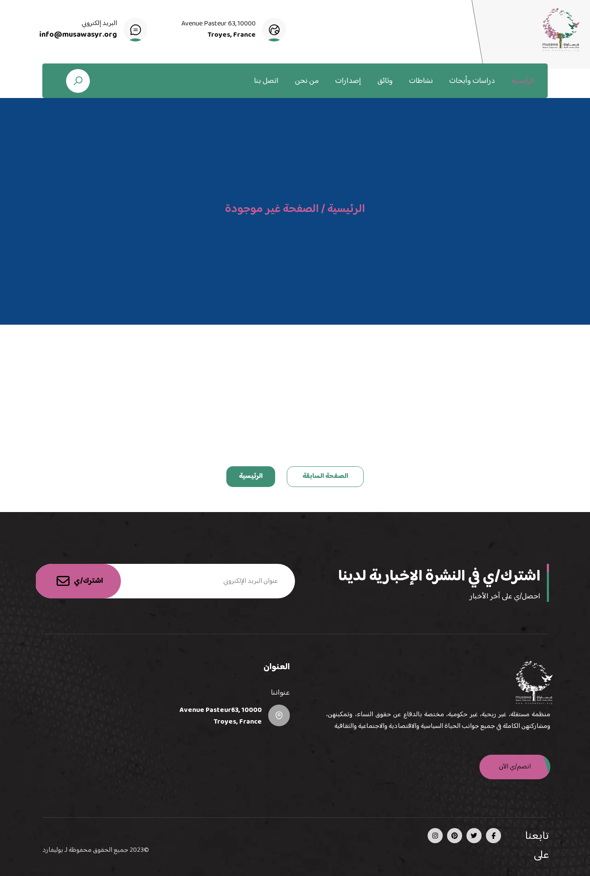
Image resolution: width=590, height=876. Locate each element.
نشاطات (421, 81)
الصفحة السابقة (325, 476)
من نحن (307, 81)
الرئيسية (523, 81)
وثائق (385, 81)
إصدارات (348, 81)
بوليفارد (52, 850)
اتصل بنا (266, 81)
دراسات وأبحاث (472, 81)
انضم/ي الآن (515, 767)
